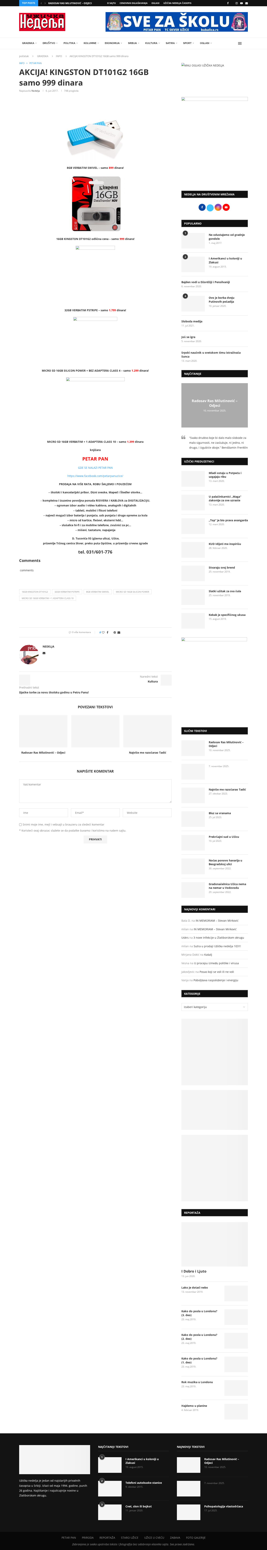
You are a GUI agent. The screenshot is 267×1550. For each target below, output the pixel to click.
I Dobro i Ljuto (193, 1271)
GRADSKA (28, 43)
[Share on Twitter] (111, 632)
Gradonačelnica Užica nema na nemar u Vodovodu (227, 886)
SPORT (187, 43)
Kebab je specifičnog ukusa (227, 615)
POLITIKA (69, 43)
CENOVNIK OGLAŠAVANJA (134, 3)
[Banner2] (214, 1110)
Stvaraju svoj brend (222, 567)
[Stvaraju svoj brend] (193, 573)
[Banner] (214, 1168)
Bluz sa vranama (220, 813)
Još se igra (188, 337)
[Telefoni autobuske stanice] (110, 1488)
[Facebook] (227, 3)
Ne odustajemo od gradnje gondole (227, 237)
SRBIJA (132, 43)
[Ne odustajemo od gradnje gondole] (193, 241)
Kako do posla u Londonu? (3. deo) (199, 1313)
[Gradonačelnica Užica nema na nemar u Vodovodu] (193, 890)
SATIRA (170, 43)
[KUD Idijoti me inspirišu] (193, 550)
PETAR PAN (69, 1537)
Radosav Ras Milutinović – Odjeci (70, 3)
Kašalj (208, 954)
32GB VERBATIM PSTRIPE (67, 591)
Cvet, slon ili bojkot (138, 1506)
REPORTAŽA (107, 1537)
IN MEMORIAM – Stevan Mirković (217, 920)
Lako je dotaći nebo (194, 1287)
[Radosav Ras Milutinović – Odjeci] (43, 731)
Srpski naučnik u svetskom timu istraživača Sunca (211, 354)
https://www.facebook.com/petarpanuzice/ (95, 476)
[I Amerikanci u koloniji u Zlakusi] (193, 264)
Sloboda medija (191, 321)
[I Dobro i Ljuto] (214, 1244)
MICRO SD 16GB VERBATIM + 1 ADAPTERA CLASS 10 (47, 598)
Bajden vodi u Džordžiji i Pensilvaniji (205, 282)
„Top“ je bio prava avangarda (228, 520)
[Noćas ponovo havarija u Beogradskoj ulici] (193, 866)
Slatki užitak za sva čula (225, 591)
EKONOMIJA (112, 43)
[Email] (246, 3)
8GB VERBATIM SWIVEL (97, 591)
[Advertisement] (214, 155)
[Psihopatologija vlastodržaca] (188, 1512)
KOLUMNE (90, 43)
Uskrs (185, 937)
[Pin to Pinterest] (115, 632)
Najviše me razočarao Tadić (147, 752)
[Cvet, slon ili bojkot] (110, 1512)
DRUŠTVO (49, 43)
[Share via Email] (118, 632)
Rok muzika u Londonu (197, 1382)
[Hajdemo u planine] (236, 1411)
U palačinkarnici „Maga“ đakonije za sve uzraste (225, 498)
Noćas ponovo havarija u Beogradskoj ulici (225, 862)
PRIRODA (88, 1537)
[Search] (246, 43)
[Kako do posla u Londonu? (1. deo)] (236, 1364)
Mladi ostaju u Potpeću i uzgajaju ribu (225, 475)
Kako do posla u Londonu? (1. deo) (199, 1360)
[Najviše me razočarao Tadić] (147, 731)
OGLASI (155, 3)
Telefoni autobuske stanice (143, 1483)
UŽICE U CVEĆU (154, 1537)
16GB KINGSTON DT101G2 (35, 591)
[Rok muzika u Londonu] (236, 1388)
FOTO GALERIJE (196, 1537)
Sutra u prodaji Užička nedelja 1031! (217, 946)
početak (24, 56)
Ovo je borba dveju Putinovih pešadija (221, 299)
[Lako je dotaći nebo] (236, 1293)
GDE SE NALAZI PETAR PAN (95, 468)
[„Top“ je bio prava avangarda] (193, 526)
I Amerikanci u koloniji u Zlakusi (225, 260)
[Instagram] (237, 3)
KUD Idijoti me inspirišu (225, 544)
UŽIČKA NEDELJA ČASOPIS (177, 3)
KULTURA (151, 43)
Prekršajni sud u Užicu (224, 837)
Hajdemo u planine (194, 1406)
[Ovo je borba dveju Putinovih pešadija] (193, 303)
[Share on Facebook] (107, 632)
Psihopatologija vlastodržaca (223, 1506)
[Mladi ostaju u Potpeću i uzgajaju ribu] (193, 479)
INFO (59, 56)
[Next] (45, 3)
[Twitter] (232, 3)
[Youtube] (241, 3)
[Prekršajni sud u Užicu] (193, 843)
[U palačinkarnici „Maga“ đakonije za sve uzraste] (193, 502)
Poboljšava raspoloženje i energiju (216, 980)
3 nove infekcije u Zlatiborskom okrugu (219, 937)
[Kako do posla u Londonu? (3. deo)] (236, 1317)
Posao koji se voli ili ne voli (217, 972)
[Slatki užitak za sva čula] (193, 597)
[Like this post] (103, 632)
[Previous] (41, 3)
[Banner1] (214, 1052)
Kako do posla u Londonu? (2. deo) (199, 1337)
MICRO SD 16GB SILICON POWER (132, 591)
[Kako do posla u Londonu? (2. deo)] (236, 1341)
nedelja (35, 90)
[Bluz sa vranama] (193, 819)
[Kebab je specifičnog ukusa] (193, 621)
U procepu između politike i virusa (216, 963)
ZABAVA (175, 1537)
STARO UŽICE (129, 1537)
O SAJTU (111, 3)
